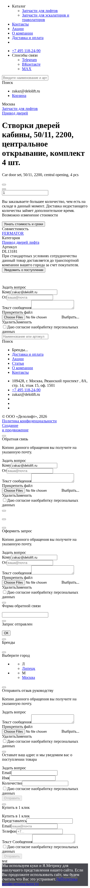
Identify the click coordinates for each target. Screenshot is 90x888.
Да (58, 879)
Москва (28, 677)
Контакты (20, 24)
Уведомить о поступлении (23, 270)
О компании (22, 33)
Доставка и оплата (28, 38)
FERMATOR (13, 233)
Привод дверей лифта (20, 242)
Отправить (12, 798)
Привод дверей (15, 113)
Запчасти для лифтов (40, 11)
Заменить (24, 322)
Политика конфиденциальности (29, 421)
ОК (6, 633)
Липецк (28, 668)
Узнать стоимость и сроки (23, 224)
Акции (18, 29)
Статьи (18, 363)
